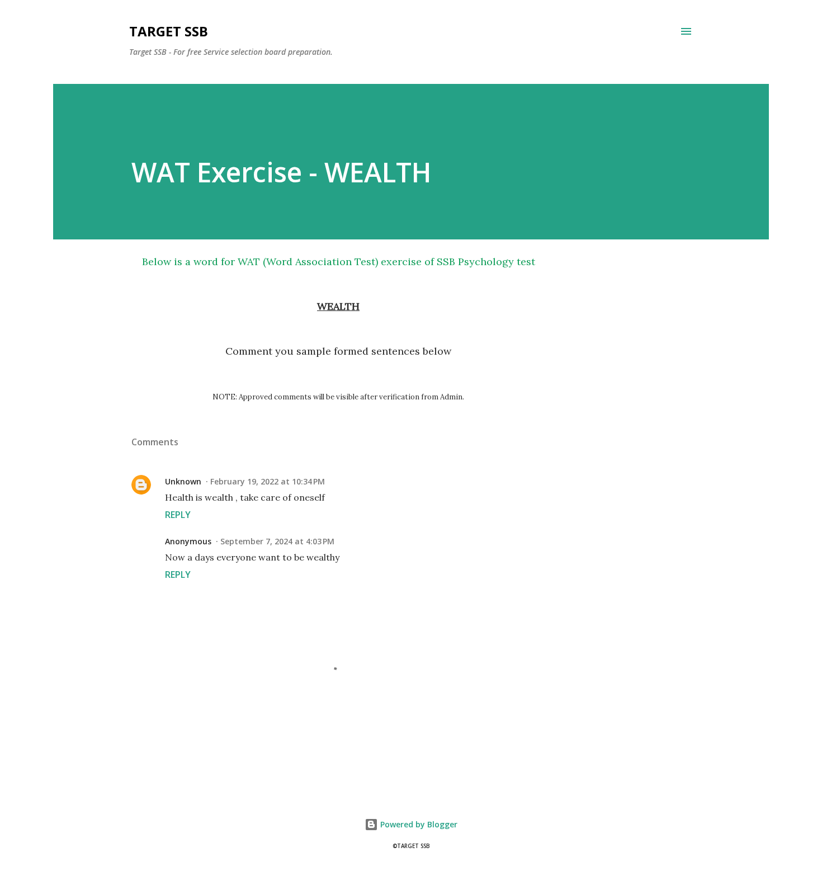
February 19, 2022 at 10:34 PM (267, 481)
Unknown (183, 481)
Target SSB (168, 31)
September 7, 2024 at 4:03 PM (277, 541)
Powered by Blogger (417, 824)
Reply (178, 515)
